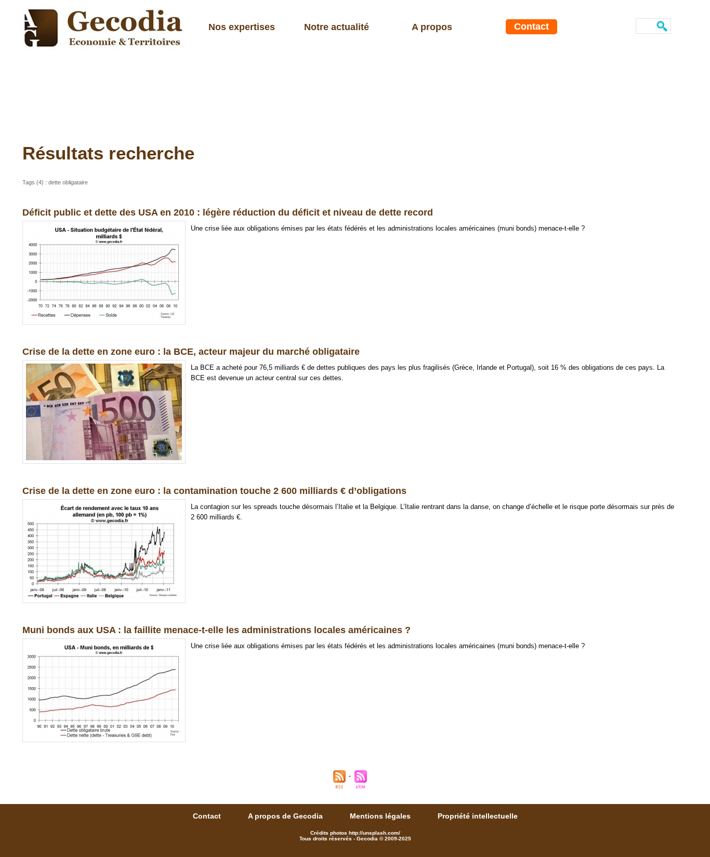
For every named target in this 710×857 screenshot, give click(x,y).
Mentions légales (381, 816)
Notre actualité (336, 27)
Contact (531, 26)
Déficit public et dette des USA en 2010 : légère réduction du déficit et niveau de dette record (227, 212)
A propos (432, 27)
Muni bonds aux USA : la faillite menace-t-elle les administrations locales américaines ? (216, 630)
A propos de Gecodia (286, 816)
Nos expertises (241, 27)
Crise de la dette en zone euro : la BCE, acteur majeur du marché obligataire (191, 351)
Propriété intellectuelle (478, 816)
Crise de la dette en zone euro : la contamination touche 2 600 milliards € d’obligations (214, 491)
